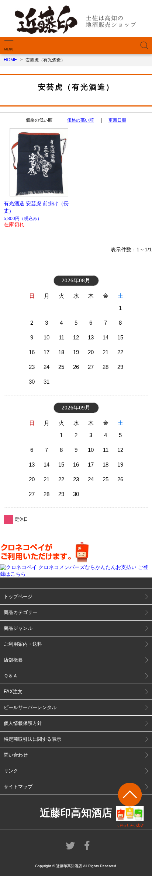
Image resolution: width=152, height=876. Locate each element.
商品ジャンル (18, 628)
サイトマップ (18, 786)
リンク (11, 771)
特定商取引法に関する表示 (32, 739)
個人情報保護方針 (23, 723)
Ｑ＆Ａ (11, 675)
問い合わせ (16, 755)
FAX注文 (13, 691)
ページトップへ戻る (130, 805)
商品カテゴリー (20, 612)
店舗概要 (13, 660)
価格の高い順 (80, 120)
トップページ (18, 596)
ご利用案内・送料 (23, 644)
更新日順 (117, 120)
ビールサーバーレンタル (30, 707)
